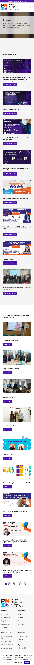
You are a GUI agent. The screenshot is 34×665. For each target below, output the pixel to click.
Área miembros (22, 1)
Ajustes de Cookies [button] (16, 662)
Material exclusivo (12, 1)
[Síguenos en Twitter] (22, 648)
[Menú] (30, 7)
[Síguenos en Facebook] (20, 648)
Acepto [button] (27, 662)
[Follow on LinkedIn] (25, 648)
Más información (10, 84)
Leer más (7, 344)
